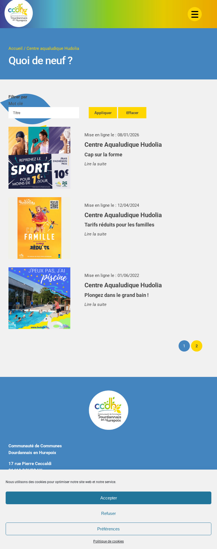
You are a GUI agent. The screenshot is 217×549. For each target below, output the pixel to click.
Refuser (108, 513)
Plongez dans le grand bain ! (116, 295)
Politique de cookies (108, 541)
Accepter (108, 497)
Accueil (15, 48)
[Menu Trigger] (195, 14)
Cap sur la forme (103, 154)
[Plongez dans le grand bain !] (39, 298)
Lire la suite (95, 163)
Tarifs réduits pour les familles (119, 225)
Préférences (108, 528)
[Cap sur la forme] (39, 157)
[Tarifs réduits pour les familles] (39, 228)
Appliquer (103, 113)
